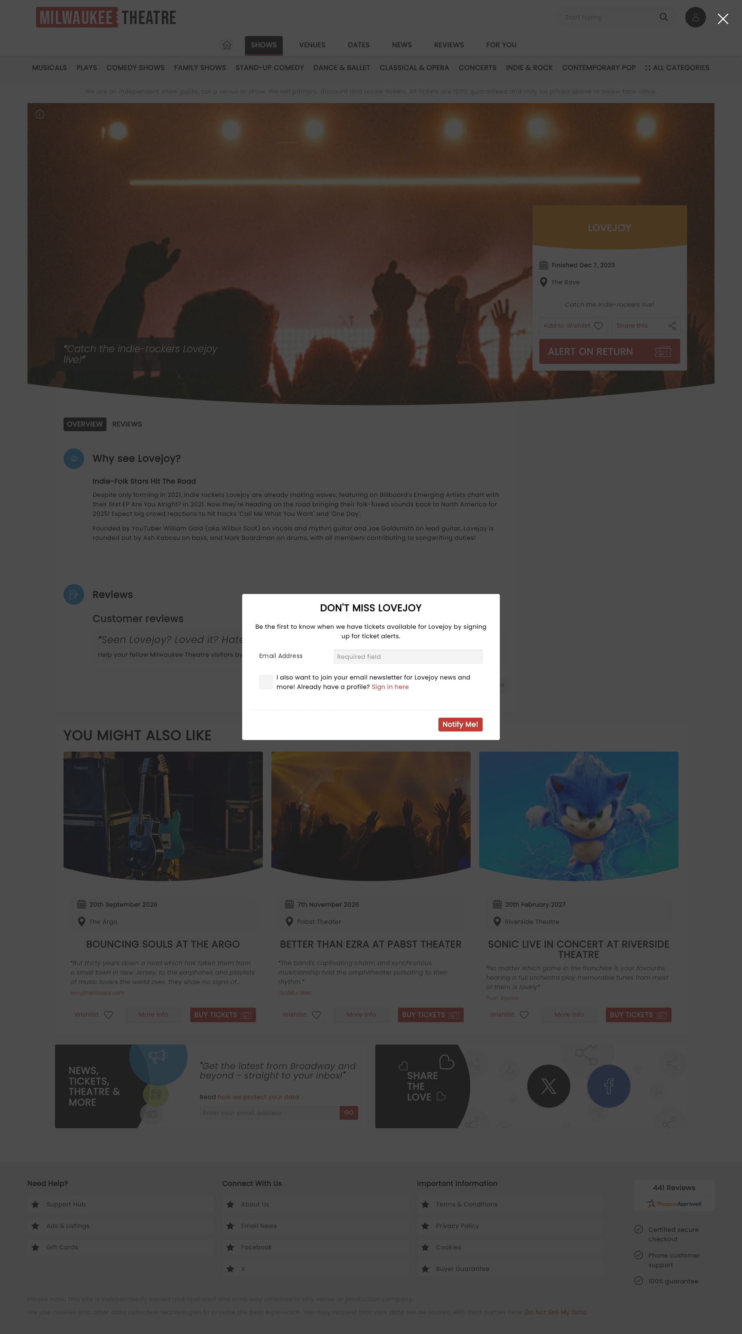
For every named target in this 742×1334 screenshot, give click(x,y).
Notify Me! (460, 724)
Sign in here (390, 686)
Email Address (281, 656)
